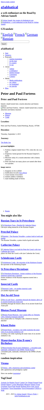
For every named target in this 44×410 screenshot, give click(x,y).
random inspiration (15, 59)
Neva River (23, 173)
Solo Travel (35, 386)
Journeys (8, 55)
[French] (19, 34)
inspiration (16, 373)
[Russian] (7, 38)
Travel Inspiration (15, 388)
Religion (24, 386)
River (29, 386)
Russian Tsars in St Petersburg (17, 220)
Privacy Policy (32, 394)
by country (13, 63)
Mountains (20, 384)
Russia (7, 211)
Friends (3, 384)
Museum (8, 113)
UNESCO (37, 388)
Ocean (38, 384)
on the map (13, 61)
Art (8, 383)
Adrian (11, 69)
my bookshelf (14, 84)
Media (7, 78)
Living (14, 384)
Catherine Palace (10, 244)
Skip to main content (8, 2)
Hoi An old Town (10, 295)
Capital (22, 383)
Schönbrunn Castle (11, 258)
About (7, 67)
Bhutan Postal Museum (13, 310)
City (26, 383)
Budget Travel (14, 383)
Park (13, 386)
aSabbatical (9, 7)
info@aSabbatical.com (22, 396)
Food (40, 383)
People (18, 386)
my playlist (13, 86)
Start (6, 53)
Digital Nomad (14, 73)
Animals (4, 383)
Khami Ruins (8, 325)
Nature (33, 384)
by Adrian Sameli (20, 394)
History (7, 115)
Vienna (5, 363)
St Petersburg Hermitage (14, 269)
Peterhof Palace (9, 231)
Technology (5, 388)
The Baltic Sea (6, 142)
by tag (11, 65)
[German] (31, 34)
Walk (2, 390)
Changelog (13, 74)
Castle (7, 117)
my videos (12, 82)
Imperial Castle (9, 284)
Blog (6, 88)
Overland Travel (6, 386)
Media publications (15, 80)
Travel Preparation (28, 388)
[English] (7, 34)
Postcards (8, 57)
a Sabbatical (13, 71)
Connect (12, 76)
